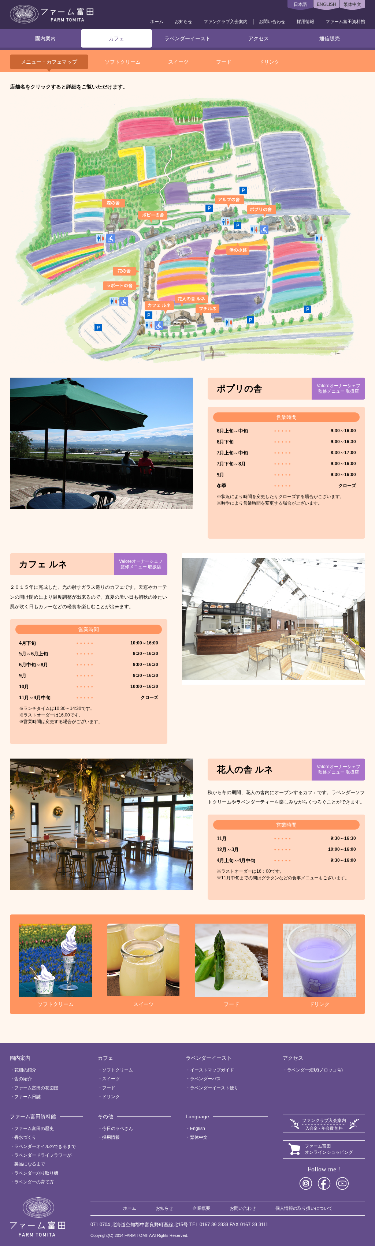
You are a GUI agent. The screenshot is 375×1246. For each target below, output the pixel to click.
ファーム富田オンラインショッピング (329, 1149)
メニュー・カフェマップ (49, 62)
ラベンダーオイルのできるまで (45, 1146)
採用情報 (305, 21)
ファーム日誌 (27, 1096)
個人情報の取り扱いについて (304, 1208)
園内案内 (45, 38)
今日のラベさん (117, 1128)
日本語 (300, 4)
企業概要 (201, 1208)
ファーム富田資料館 (345, 21)
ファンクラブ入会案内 (226, 21)
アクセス (258, 38)
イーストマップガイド (212, 1070)
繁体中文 (352, 4)
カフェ (116, 38)
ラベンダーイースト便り (214, 1087)
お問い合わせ (272, 21)
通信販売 (329, 38)
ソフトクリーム (123, 62)
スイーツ (178, 62)
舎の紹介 (23, 1078)
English (197, 1128)
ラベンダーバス (205, 1078)
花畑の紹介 (25, 1070)
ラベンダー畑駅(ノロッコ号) (315, 1070)
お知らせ (183, 21)
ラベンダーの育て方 (34, 1182)
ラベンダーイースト (187, 38)
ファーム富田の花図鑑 (36, 1087)
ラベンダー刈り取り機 (36, 1173)
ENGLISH (326, 4)
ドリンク (269, 62)
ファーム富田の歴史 (34, 1128)
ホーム (156, 21)
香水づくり (25, 1137)
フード (223, 62)
